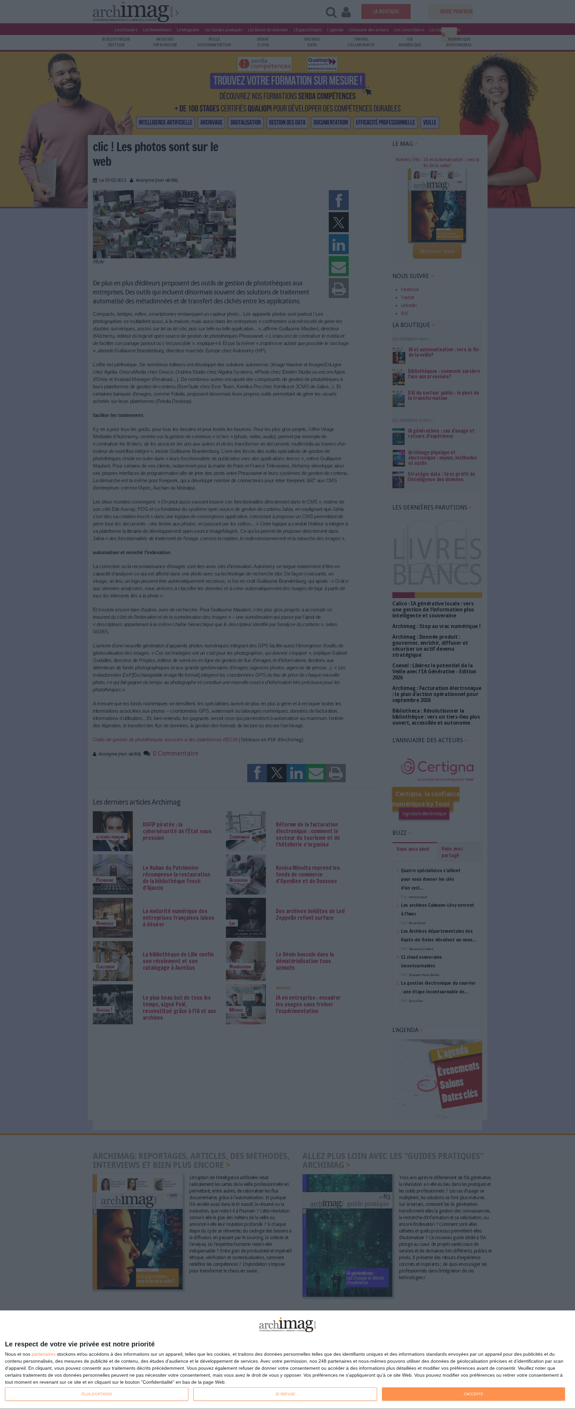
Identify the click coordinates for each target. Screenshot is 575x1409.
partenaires (44, 1354)
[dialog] (287, 1360)
